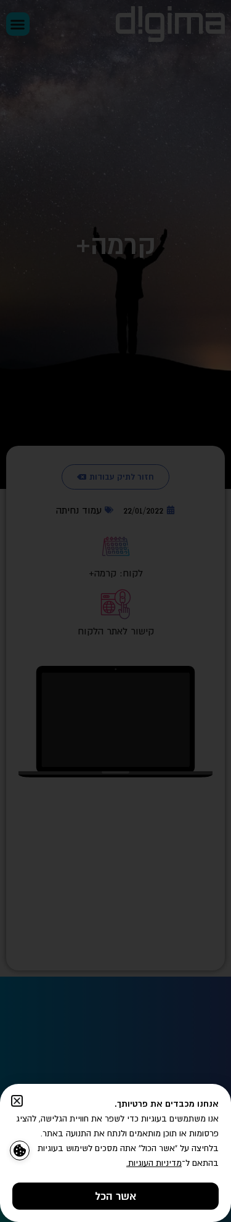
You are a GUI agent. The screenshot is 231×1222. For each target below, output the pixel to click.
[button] (17, 1100)
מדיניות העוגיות (155, 1163)
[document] (115, 611)
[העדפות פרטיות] (20, 1150)
